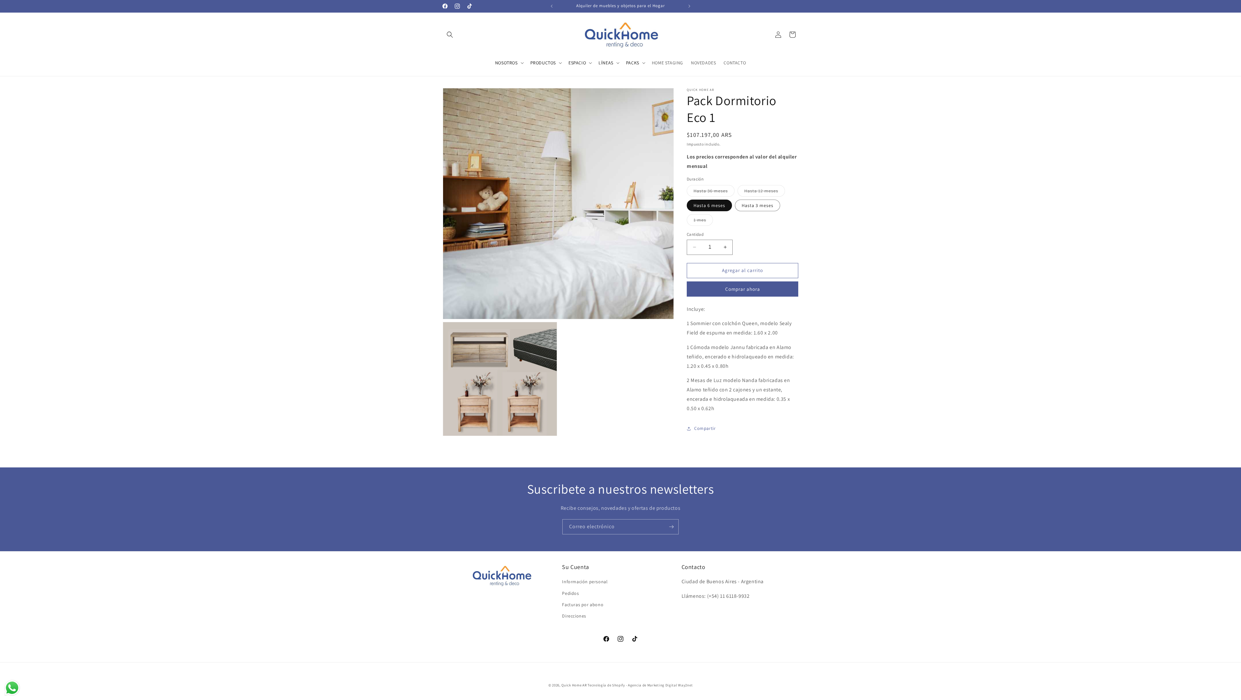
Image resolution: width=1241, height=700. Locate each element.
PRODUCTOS (543, 63)
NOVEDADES (703, 63)
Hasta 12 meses (764, 192)
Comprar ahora (742, 289)
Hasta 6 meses (709, 205)
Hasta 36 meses (714, 192)
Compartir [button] (705, 428)
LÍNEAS (606, 63)
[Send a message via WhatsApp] (12, 688)
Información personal (585, 582)
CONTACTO (735, 63)
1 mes (703, 221)
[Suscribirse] (671, 526)
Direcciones (574, 616)
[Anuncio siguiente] (689, 6)
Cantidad (695, 234)
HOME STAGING (667, 63)
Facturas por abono (582, 604)
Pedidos (570, 593)
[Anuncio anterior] (552, 6)
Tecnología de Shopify (606, 685)
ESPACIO (577, 63)
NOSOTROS (506, 63)
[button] (450, 34)
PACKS (632, 63)
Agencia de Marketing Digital (652, 685)
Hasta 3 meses (757, 205)
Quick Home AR (574, 685)
